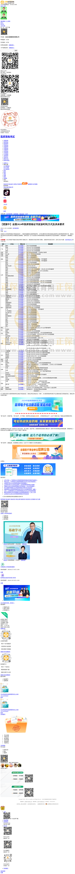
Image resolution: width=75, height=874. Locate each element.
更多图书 (3, 714)
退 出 (2, 22)
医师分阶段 (6, 160)
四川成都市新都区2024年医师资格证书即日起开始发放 (18, 487)
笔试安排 (27, 499)
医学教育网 (9, 213)
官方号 (2, 24)
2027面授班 (6, 169)
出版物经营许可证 (41, 803)
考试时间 (19, 184)
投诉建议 (6, 868)
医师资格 (16, 213)
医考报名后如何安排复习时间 (8, 577)
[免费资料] (3, 809)
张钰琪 (5, 560)
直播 (5, 175)
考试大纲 (6, 187)
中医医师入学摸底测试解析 (8, 566)
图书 (5, 172)
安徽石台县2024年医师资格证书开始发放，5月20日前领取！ (19, 486)
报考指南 (3, 499)
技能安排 (23, 499)
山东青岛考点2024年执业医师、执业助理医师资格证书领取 (19, 484)
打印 (2, 229)
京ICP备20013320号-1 (32, 803)
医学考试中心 (68, 239)
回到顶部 (3, 871)
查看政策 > (12, 47)
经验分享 (10, 187)
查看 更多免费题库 (5, 651)
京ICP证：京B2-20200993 (21, 803)
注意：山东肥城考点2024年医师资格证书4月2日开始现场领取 (20, 490)
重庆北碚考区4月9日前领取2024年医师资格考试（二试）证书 (20, 492)
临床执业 (6, 142)
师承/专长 (6, 158)
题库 (5, 170)
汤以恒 (5, 544)
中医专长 (6, 157)
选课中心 (6, 163)
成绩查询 (30, 184)
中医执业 (6, 145)
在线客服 (6, 820)
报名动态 (21, 213)
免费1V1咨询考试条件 (6, 513)
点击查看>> (21, 245)
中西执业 (6, 148)
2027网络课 (6, 166)
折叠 (2, 872)
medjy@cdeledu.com (41, 801)
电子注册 (37, 499)
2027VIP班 (6, 167)
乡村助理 (6, 155)
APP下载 (3, 25)
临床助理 (6, 143)
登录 (2, 6)
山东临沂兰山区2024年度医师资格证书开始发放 (16, 493)
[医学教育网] (7, 3)
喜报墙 (5, 178)
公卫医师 (6, 154)
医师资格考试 (8, 136)
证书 (26, 213)
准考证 (15, 184)
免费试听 (24, 544)
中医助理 (6, 146)
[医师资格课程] (17, 600)
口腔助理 (6, 152)
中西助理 (6, 149)
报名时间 (6, 184)
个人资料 (8, 21)
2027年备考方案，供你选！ (8, 603)
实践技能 (6, 140)
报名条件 (10, 184)
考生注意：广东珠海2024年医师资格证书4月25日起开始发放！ (20, 481)
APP (5, 811)
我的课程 (3, 21)
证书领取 (35, 184)
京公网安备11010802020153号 (52, 803)
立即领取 (3, 745)
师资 (5, 176)
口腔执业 (6, 151)
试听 (5, 173)
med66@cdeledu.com (28, 801)
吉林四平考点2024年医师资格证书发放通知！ (16, 483)
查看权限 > (11, 45)
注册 (4, 6)
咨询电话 (6, 821)
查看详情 (3, 628)
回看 (2, 572)
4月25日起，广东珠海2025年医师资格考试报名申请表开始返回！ (21, 480)
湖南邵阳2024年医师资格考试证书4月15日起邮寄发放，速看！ (20, 489)
